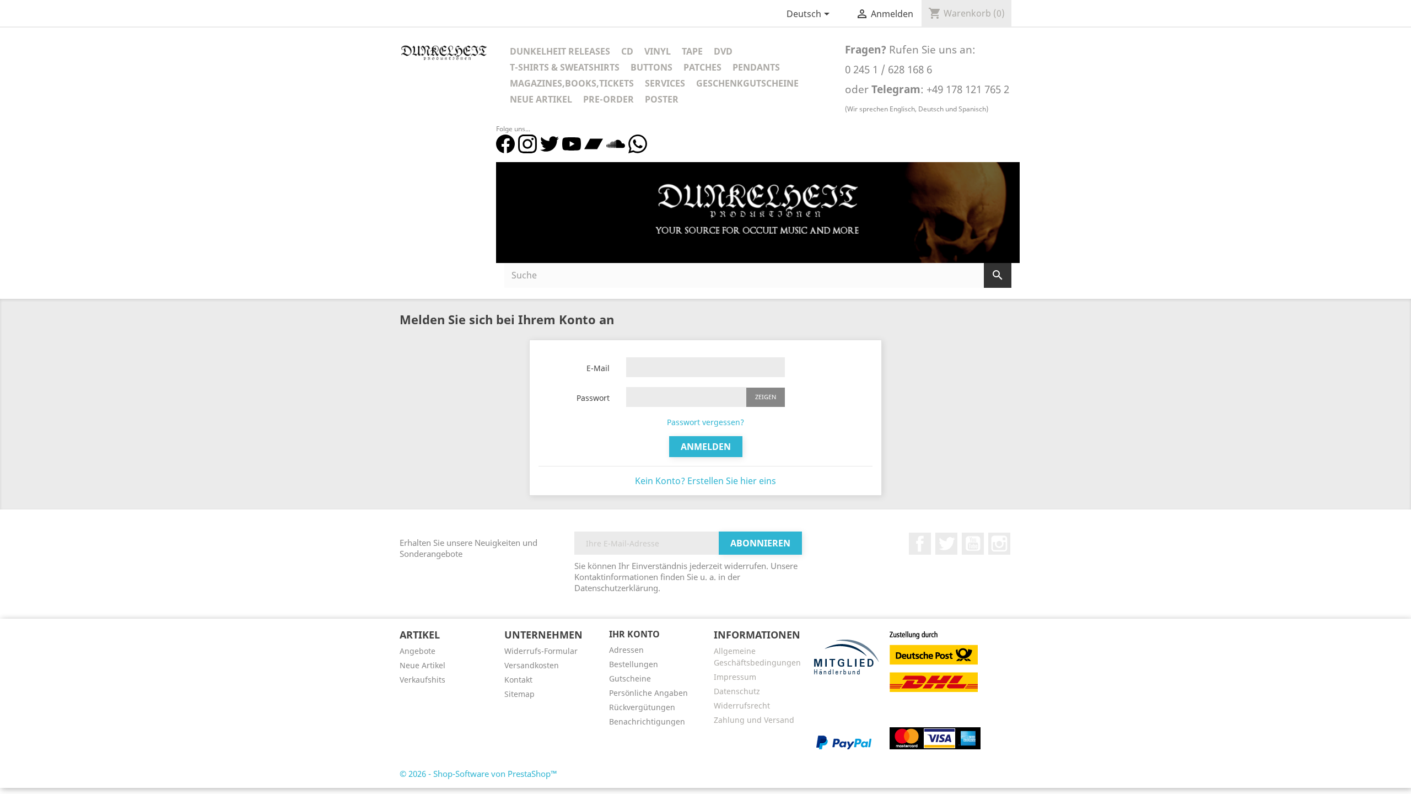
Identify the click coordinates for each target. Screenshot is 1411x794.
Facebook (920, 544)
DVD (723, 51)
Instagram (999, 544)
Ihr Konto (634, 634)
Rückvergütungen (642, 707)
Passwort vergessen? (705, 422)
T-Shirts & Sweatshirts (565, 67)
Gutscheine (630, 678)
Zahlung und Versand (754, 720)
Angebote (417, 651)
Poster (661, 99)
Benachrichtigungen (647, 721)
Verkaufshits (422, 679)
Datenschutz (737, 691)
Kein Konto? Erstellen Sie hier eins (705, 481)
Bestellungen (633, 664)
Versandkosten (531, 665)
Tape (692, 51)
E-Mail (598, 368)
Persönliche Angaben (648, 693)
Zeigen (765, 397)
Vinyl (657, 51)
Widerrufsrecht (742, 705)
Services (665, 83)
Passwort (593, 398)
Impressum (735, 677)
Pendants (756, 67)
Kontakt (518, 679)
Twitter (946, 544)
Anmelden (706, 447)
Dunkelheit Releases (560, 51)
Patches (702, 67)
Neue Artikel (541, 99)
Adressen (626, 650)
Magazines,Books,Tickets (572, 83)
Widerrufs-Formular (541, 651)
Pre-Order (608, 99)
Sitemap (519, 694)
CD (627, 51)
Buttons (651, 67)
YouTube (973, 544)
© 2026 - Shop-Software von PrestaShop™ (478, 773)
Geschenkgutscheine (747, 83)
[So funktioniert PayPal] (843, 742)
